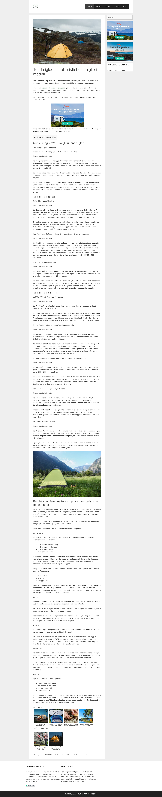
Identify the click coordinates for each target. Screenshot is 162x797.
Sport (125, 6)
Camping (90, 6)
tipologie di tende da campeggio (54, 88)
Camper (116, 6)
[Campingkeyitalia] (35, 6)
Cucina (98, 6)
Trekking (107, 6)
